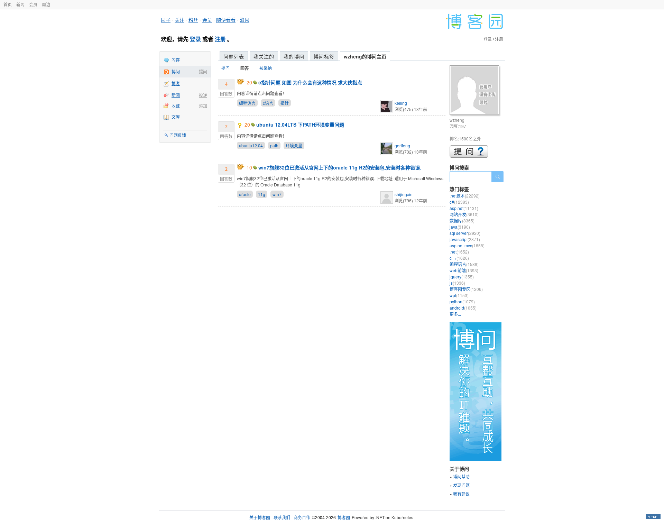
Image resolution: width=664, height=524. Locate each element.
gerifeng (402, 145)
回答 (244, 68)
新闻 (20, 4)
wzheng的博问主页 (365, 56)
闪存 (176, 60)
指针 (284, 103)
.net (459, 252)
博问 (176, 71)
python (462, 301)
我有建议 (461, 494)
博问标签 (324, 56)
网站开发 (464, 214)
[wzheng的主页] (475, 91)
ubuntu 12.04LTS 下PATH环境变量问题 (300, 124)
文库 (176, 117)
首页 (7, 4)
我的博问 (294, 56)
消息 (244, 19)
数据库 (462, 220)
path (274, 145)
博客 (176, 83)
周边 (46, 4)
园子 (165, 19)
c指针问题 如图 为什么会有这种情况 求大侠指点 (310, 82)
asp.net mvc (467, 245)
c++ (459, 258)
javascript (465, 239)
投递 (203, 95)
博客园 (344, 517)
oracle (245, 194)
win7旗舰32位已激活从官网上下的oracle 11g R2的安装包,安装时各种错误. (339, 167)
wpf (459, 295)
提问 (203, 71)
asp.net (464, 208)
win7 (277, 194)
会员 (33, 4)
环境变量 (294, 145)
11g (261, 194)
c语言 (268, 103)
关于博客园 (259, 517)
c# (459, 202)
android (463, 308)
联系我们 (282, 517)
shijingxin (404, 194)
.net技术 (465, 196)
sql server (465, 233)
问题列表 (233, 56)
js (457, 283)
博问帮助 (461, 476)
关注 (179, 19)
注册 (220, 39)
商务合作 (302, 517)
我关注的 (263, 56)
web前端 (464, 270)
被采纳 (265, 68)
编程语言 (247, 103)
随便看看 (226, 19)
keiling (401, 103)
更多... (455, 314)
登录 (195, 39)
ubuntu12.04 (251, 145)
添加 (203, 106)
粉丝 (193, 19)
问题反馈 (177, 135)
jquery (462, 276)
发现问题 (461, 485)
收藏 (176, 106)
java (460, 227)
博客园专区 (466, 289)
